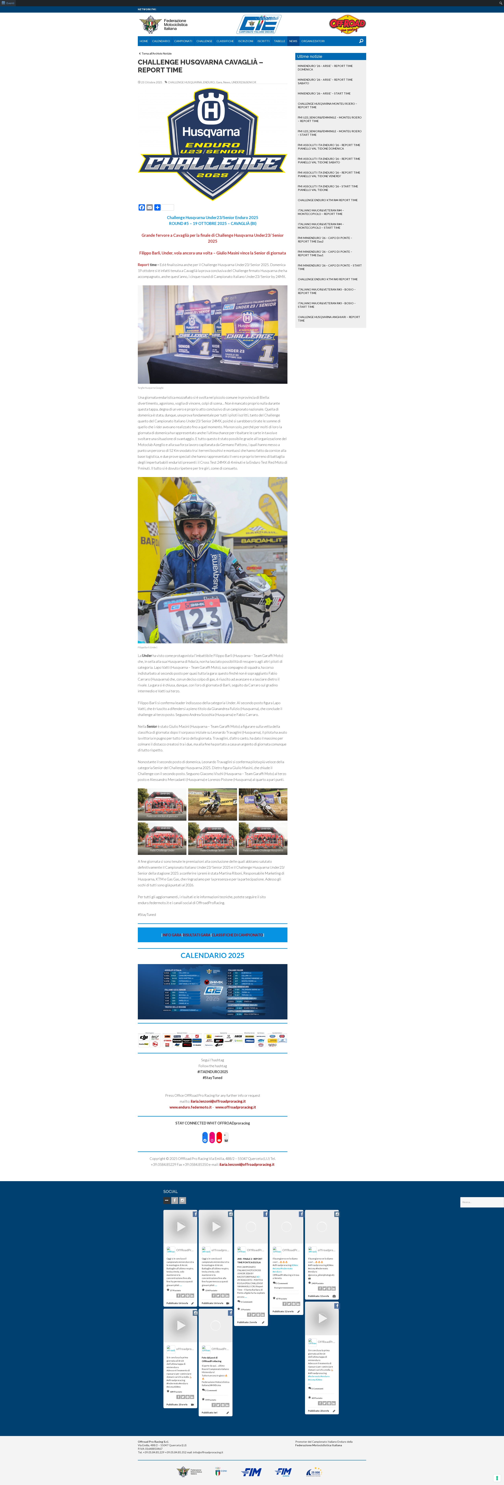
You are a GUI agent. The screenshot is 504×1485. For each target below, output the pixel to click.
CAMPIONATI (183, 41)
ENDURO (209, 82)
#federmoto (286, 1268)
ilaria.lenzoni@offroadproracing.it (247, 1164)
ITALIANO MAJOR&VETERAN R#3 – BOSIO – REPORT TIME (327, 291)
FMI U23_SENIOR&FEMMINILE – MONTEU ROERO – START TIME (330, 132)
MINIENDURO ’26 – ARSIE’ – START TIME (324, 93)
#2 (258, 1276)
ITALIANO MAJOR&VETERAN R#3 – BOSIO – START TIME (327, 304)
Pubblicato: (177, 1303)
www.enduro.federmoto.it (191, 1107)
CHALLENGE (204, 41)
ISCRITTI (264, 41)
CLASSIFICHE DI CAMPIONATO (237, 935)
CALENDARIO (161, 41)
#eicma (276, 1268)
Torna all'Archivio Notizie (157, 53)
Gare (219, 82)
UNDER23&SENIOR (244, 82)
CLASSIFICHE (225, 41)
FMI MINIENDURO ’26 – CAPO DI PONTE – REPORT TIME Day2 (325, 239)
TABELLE (279, 41)
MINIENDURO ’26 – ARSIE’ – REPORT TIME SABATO (325, 81)
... (181, 1284)
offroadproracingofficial (228, 1250)
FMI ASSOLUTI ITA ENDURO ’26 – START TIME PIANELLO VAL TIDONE (328, 188)
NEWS (293, 41)
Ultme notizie (309, 56)
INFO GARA (172, 935)
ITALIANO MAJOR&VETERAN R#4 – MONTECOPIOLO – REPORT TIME (321, 212)
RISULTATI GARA (196, 935)
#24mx (295, 1265)
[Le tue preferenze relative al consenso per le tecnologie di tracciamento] (497, 1478)
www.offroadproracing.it (235, 1107)
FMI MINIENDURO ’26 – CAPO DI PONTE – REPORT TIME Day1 (325, 253)
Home (144, 41)
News (226, 82)
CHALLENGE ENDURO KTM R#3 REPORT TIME (328, 279)
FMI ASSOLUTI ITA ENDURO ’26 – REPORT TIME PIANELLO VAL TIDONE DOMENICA (329, 146)
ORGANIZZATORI (313, 41)
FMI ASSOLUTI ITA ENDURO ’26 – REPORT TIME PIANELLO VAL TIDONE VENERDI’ (329, 174)
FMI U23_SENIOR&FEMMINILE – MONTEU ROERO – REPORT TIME (330, 119)
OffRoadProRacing (189, 1250)
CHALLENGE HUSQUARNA (185, 82)
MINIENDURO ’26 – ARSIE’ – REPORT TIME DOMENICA (325, 67)
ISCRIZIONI (245, 41)
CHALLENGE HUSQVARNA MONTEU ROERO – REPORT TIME (327, 105)
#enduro (277, 1271)
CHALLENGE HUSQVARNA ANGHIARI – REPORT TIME (329, 318)
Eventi (10, 3)
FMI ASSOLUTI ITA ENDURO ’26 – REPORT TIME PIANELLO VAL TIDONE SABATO (329, 160)
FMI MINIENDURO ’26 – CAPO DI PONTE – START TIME (330, 267)
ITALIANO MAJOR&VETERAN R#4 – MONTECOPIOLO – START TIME (321, 225)
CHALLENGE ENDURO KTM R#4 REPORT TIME (328, 200)
